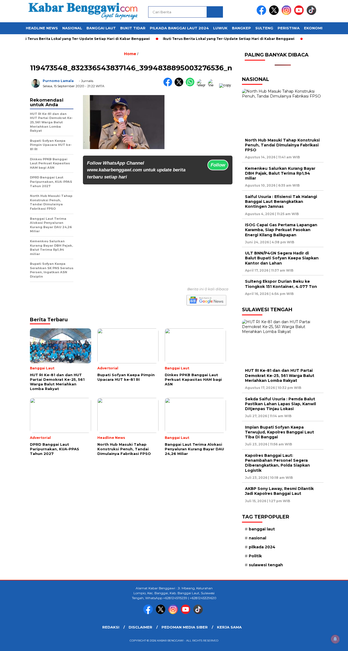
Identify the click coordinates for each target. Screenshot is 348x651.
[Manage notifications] (335, 639)
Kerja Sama (229, 627)
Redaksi (110, 627)
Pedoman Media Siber (184, 627)
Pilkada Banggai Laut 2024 (179, 28)
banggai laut (262, 529)
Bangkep (241, 28)
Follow (218, 165)
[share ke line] (213, 85)
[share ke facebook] (169, 85)
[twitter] (275, 14)
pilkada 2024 (262, 547)
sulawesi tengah (266, 564)
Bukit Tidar (132, 28)
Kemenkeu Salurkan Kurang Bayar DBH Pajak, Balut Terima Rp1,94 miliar (280, 173)
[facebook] (262, 14)
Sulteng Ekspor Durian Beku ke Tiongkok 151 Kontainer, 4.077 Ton (281, 284)
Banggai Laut (101, 28)
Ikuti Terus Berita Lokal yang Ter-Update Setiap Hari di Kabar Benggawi (74, 39)
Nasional (72, 28)
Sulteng (264, 28)
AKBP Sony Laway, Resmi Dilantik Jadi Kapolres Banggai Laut (279, 491)
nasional (257, 538)
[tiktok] (312, 14)
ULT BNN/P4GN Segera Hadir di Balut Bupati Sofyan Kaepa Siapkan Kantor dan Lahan (282, 258)
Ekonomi (313, 28)
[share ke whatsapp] (191, 85)
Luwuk (220, 28)
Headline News (42, 28)
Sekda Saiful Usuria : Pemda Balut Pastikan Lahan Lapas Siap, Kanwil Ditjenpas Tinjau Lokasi (280, 404)
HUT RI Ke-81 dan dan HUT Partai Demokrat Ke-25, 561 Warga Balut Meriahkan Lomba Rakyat (279, 375)
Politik (255, 555)
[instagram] (287, 14)
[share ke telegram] (202, 85)
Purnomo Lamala (58, 81)
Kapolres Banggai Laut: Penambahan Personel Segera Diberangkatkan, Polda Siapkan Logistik (277, 463)
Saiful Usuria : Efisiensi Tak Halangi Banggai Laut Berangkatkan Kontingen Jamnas (281, 201)
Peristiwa (289, 28)
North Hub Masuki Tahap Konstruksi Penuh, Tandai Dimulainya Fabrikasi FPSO (282, 145)
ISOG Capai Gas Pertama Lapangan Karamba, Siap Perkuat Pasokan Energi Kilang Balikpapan (281, 229)
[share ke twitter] (180, 85)
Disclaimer (140, 627)
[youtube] (300, 14)
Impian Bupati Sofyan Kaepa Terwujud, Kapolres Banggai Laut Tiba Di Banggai (279, 432)
